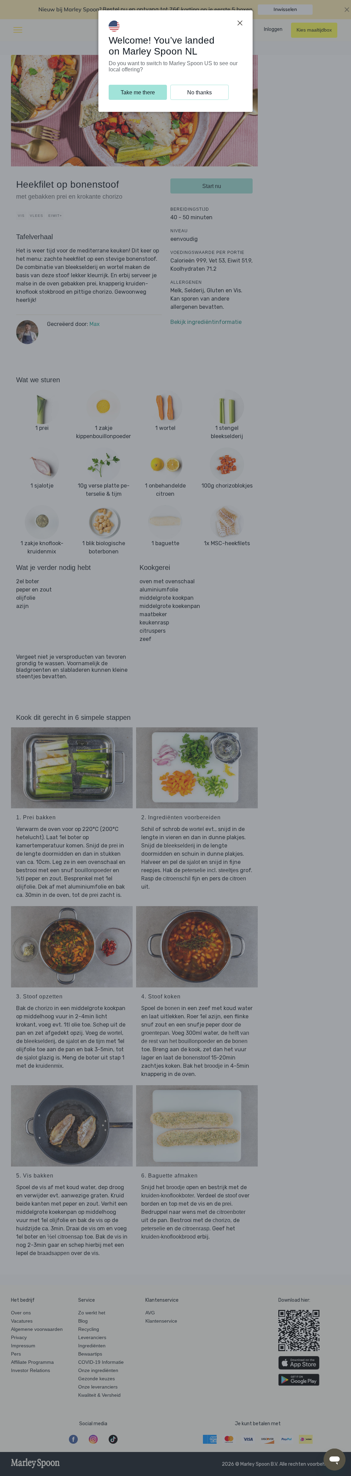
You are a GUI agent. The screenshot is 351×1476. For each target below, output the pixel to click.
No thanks (199, 92)
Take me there (138, 92)
